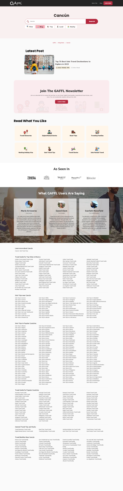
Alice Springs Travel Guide (69, 261)
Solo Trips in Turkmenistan (93, 361)
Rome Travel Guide (67, 278)
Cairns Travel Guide (92, 287)
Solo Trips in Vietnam (92, 375)
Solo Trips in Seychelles (93, 334)
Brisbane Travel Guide (92, 273)
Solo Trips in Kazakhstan (45, 375)
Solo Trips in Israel (43, 366)
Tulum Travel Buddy (20, 445)
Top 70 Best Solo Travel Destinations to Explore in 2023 (72, 62)
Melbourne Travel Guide (93, 286)
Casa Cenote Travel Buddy (46, 450)
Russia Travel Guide (92, 412)
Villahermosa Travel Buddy (70, 457)
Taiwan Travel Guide (68, 396)
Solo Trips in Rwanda (68, 382)
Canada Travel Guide (44, 408)
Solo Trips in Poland (68, 371)
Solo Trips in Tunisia (92, 357)
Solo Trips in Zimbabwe (93, 378)
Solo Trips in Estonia (44, 329)
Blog (101, 3)
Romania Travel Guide (68, 392)
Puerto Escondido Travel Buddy (71, 439)
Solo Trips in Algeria (20, 327)
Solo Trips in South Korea (45, 378)
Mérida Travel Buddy (20, 443)
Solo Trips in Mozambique (69, 350)
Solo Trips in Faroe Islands (45, 334)
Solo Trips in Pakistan (68, 363)
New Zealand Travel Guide (22, 399)
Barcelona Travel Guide (93, 264)
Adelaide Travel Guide (92, 259)
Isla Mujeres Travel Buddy (93, 455)
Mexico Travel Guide (20, 412)
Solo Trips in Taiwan (92, 352)
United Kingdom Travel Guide (22, 394)
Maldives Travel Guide (44, 403)
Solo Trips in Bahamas (20, 341)
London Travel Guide (92, 266)
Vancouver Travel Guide (69, 263)
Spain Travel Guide (20, 398)
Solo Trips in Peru (67, 368)
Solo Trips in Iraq (43, 363)
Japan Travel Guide (20, 413)
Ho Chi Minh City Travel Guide (22, 287)
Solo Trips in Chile (19, 366)
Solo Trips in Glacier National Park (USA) (73, 315)
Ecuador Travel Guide (68, 415)
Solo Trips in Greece (44, 347)
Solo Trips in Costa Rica (21, 371)
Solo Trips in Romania (68, 378)
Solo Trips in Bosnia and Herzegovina (24, 354)
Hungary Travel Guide (68, 399)
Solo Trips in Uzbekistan (93, 371)
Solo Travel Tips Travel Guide (70, 431)
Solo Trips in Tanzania (92, 354)
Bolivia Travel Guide (92, 417)
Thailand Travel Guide (20, 401)
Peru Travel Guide (19, 415)
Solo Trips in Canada (20, 361)
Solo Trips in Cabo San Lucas (22, 315)
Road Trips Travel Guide (45, 429)
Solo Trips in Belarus (20, 347)
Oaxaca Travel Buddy (20, 459)
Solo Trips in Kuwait (44, 380)
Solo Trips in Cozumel (20, 313)
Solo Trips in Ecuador (20, 382)
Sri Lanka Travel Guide (44, 412)
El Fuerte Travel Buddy (45, 445)
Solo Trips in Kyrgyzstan (45, 382)
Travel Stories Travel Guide (94, 429)
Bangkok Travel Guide (92, 280)
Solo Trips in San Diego (92, 305)
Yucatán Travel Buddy (68, 450)
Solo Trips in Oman (67, 361)
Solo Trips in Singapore (92, 336)
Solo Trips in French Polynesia (46, 340)
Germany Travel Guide (20, 406)
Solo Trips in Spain (91, 345)
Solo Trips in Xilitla (43, 298)
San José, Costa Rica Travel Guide (23, 271)
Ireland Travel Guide (92, 406)
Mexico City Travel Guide (45, 278)
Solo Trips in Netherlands (69, 356)
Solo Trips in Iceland (44, 356)
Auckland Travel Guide (92, 268)
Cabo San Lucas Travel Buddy (46, 448)
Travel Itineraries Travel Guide (23, 429)
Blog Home (61, 42)
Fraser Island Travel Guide (21, 284)
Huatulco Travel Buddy (21, 448)
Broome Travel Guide (68, 270)
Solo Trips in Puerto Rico (69, 375)
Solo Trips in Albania (20, 326)
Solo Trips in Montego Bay (93, 312)
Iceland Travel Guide (20, 410)
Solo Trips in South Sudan (93, 343)
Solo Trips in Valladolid (92, 298)
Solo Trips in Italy (43, 368)
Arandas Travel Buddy (92, 453)
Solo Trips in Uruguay (92, 370)
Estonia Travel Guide (68, 403)
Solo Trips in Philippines (69, 370)
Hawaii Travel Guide (20, 264)
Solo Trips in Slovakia (92, 338)
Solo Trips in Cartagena (69, 299)
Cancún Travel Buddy (20, 441)
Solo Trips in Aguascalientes (94, 299)
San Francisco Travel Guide (70, 264)
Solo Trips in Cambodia (21, 359)
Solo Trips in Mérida (44, 313)
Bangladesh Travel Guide (45, 419)
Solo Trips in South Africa (93, 341)
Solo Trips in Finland (44, 336)
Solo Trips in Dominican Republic (23, 380)
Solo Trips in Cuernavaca (69, 298)
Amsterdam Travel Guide (69, 273)
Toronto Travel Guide (44, 259)
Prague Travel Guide (44, 273)
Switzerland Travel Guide (21, 419)
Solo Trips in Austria (20, 338)
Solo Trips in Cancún (20, 298)
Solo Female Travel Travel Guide (95, 431)
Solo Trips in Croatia (20, 373)
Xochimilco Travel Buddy (93, 441)
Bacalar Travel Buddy (92, 452)
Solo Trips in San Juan (92, 313)
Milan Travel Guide (20, 268)
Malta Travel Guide (67, 419)
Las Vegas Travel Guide (69, 282)
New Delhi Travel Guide (45, 284)
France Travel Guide (68, 398)
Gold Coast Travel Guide (45, 277)
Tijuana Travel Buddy (44, 441)
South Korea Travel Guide (45, 410)
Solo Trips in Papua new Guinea (71, 366)
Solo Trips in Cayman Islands (22, 364)
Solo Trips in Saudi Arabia (93, 329)
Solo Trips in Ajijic (19, 308)
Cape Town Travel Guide (21, 275)
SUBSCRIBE (108, 3)
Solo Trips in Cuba (67, 306)
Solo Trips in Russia (68, 380)
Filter (31, 27)
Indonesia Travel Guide (21, 421)
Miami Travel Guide (44, 270)
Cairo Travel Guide (20, 286)
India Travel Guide (43, 413)
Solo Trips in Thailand (92, 356)
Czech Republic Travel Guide (70, 401)
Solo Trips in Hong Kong (45, 352)
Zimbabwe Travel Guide (93, 415)
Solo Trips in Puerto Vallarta (46, 315)
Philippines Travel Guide (45, 415)
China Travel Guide (20, 408)
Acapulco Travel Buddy (69, 459)
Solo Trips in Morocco (68, 349)
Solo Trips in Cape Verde (21, 363)
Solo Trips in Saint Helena (93, 326)
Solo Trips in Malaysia (68, 334)
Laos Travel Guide (43, 421)
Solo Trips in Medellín (68, 301)
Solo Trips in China (20, 368)
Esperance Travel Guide (21, 278)
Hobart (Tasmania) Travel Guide (71, 271)
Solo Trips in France (44, 338)
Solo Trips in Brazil (20, 356)
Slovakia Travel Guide (92, 403)
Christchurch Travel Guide (69, 284)
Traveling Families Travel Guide (47, 431)
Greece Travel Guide (44, 401)
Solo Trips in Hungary (44, 354)
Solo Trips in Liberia (68, 329)
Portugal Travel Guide (44, 392)
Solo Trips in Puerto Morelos (94, 308)
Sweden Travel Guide (92, 410)
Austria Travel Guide (92, 399)
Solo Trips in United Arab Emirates (95, 364)
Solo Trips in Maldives (68, 336)
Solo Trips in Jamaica (44, 370)
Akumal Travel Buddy (68, 461)
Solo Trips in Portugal (68, 373)
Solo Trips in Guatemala (45, 350)
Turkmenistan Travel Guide (94, 419)
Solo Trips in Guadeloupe (45, 349)
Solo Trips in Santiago (44, 306)
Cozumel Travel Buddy (45, 443)
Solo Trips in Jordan (44, 373)
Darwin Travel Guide (92, 270)
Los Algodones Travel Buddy (94, 459)
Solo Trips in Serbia (91, 333)
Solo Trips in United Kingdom (94, 366)
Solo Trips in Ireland (44, 364)
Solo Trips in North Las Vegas (94, 306)
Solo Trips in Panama (68, 364)
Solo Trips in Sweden (92, 349)
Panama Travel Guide (68, 413)
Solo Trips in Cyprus (20, 375)
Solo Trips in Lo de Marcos (69, 317)
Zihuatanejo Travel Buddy (69, 443)
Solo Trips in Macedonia (69, 331)
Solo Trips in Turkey (92, 359)
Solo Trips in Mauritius (68, 343)
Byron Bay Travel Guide (93, 263)
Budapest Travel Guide (45, 275)
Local (61, 27)
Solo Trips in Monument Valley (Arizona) (73, 313)
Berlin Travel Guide (44, 287)
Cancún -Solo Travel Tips (21, 251)
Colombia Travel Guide (45, 399)
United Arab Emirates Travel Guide (71, 412)
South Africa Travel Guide (69, 394)
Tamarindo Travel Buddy (45, 455)
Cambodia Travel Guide (45, 417)
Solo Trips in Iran (43, 361)
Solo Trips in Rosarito (20, 306)
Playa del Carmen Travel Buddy (23, 457)
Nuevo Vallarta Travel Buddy (70, 453)
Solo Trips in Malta (67, 338)
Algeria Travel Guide (92, 413)
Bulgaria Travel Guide (68, 406)
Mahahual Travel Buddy (45, 459)
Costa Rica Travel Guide (45, 398)
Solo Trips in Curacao (92, 382)
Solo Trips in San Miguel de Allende (48, 303)
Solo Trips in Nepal (67, 354)
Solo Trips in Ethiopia (44, 331)
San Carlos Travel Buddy (69, 455)
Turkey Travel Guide (44, 405)
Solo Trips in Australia (20, 336)
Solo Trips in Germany (44, 343)
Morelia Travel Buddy (68, 448)
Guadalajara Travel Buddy (21, 452)
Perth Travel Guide (91, 275)
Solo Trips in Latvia (67, 326)
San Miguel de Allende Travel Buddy (24, 450)
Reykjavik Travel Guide (68, 266)
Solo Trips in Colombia (21, 370)
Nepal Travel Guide (20, 403)
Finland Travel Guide (92, 401)
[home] (16, 3)
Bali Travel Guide (91, 282)
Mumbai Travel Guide (20, 289)
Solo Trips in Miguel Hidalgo (46, 299)
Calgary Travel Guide (20, 263)
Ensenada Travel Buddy (69, 441)
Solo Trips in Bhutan (20, 350)
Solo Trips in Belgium (20, 349)
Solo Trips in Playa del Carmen (23, 310)
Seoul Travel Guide (20, 273)
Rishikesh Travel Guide (21, 280)
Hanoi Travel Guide (44, 271)
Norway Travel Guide (92, 398)
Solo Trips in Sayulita (44, 312)
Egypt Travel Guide (68, 410)
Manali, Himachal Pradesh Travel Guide (97, 261)
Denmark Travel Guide (92, 394)
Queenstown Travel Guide (69, 275)
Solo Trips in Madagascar (69, 333)
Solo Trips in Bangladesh (21, 343)
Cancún (68, 42)
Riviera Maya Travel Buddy (45, 446)
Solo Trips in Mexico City (21, 301)
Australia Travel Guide (20, 392)
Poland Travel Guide (92, 392)
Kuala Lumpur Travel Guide (22, 261)
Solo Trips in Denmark (20, 378)
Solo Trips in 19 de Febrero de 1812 (72, 303)
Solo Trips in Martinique (69, 340)
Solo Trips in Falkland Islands (46, 333)
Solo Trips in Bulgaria (20, 357)
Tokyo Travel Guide (44, 286)
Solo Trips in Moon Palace (45, 305)
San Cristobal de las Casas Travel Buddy (49, 439)
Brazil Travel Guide (44, 396)
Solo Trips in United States (93, 368)
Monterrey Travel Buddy (21, 455)
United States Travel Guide (22, 396)
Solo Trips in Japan (44, 371)
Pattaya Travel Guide (20, 277)
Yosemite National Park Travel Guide (24, 266)
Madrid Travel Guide (44, 268)
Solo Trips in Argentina (21, 331)
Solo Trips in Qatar (67, 377)
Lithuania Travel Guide (92, 408)
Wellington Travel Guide (45, 280)
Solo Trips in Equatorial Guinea (47, 327)
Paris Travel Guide (91, 277)
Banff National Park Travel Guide (47, 282)
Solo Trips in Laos (43, 384)
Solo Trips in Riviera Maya (69, 305)
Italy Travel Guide (67, 408)
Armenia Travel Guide (92, 405)
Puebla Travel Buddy (92, 457)
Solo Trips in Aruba (91, 315)
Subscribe (62, 102)
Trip (51, 27)
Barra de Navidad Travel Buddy (47, 453)
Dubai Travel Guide (68, 287)
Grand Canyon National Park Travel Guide (49, 264)
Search (92, 21)
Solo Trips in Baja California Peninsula (96, 301)
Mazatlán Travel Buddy (93, 450)
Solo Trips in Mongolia (68, 347)
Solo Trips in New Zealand (69, 357)
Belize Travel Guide (68, 417)
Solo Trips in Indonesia (45, 359)
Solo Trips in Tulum (20, 305)
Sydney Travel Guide (92, 284)
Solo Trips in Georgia (44, 341)
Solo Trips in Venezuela (93, 373)
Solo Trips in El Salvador (45, 326)
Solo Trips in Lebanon (68, 327)
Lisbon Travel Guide (68, 259)
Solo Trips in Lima (43, 308)
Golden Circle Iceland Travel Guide (24, 259)
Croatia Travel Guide (68, 405)
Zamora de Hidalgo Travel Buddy (95, 445)
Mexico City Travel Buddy (21, 439)
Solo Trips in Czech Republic (22, 377)
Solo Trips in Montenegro (69, 308)
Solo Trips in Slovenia (92, 340)
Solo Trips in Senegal (92, 331)
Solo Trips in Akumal (44, 317)
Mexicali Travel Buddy (20, 446)
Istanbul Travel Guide (92, 271)
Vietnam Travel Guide (20, 405)
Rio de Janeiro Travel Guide (22, 270)
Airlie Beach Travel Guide (45, 261)
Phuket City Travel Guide (69, 277)
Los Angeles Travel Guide (69, 286)
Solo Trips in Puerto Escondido (23, 303)
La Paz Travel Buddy (44, 457)
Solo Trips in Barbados (21, 345)
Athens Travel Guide (68, 280)
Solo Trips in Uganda (92, 363)
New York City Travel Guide (94, 278)
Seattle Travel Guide (20, 282)
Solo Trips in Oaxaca (68, 312)
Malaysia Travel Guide (44, 394)
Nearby (72, 27)
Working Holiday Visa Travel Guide (71, 429)
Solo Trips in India (43, 357)
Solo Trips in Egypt (20, 384)
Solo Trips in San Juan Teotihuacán (24, 312)
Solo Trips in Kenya (44, 377)
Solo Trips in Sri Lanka (92, 347)
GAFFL (54, 42)
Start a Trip (94, 3)
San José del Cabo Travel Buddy (95, 439)
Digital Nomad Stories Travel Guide (24, 431)
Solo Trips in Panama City (21, 317)
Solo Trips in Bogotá (44, 310)
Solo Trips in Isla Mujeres (45, 301)
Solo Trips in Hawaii (92, 317)
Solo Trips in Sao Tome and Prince (95, 327)
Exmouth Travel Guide (44, 263)
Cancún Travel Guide (68, 268)
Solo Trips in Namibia (68, 352)
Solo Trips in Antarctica (21, 329)
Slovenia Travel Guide (92, 396)
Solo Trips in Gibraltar (44, 345)
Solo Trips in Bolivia (20, 352)
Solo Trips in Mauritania (69, 341)
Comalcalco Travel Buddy (93, 443)
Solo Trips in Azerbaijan (21, 340)
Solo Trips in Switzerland (93, 350)
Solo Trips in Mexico (68, 345)
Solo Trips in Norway (68, 359)
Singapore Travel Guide (45, 266)
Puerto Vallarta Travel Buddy (22, 453)
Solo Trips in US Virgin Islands (94, 377)
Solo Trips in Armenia (20, 333)
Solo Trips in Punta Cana (93, 310)
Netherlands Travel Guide (45, 406)
